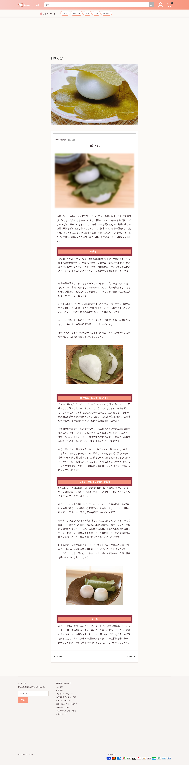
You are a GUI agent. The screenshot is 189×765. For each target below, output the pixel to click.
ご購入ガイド (61, 714)
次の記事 (129, 656)
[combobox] (96, 4)
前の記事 (59, 656)
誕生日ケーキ (76, 13)
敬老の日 (65, 13)
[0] (168, 5)
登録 (22, 700)
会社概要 (59, 687)
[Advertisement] (94, 33)
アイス (96, 13)
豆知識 (63, 140)
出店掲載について (62, 707)
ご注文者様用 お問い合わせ (66, 711)
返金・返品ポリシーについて (67, 704)
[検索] (151, 4)
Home (57, 140)
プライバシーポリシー (64, 694)
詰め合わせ (106, 13)
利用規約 (59, 690)
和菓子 (87, 13)
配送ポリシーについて (64, 701)
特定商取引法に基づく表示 (66, 697)
